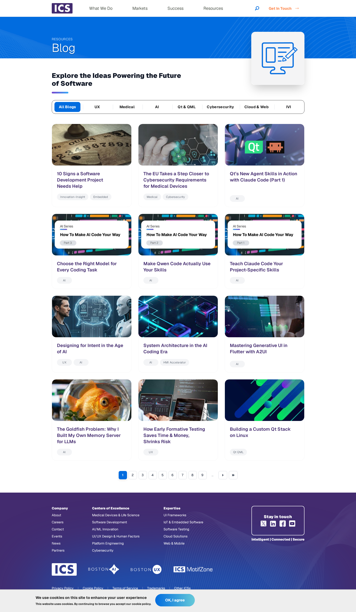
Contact (58, 529)
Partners (58, 550)
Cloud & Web (256, 106)
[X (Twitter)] (263, 523)
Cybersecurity (220, 106)
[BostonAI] (103, 569)
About (56, 515)
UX (97, 106)
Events (57, 536)
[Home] (62, 8)
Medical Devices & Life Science (115, 515)
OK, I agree (175, 600)
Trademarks (156, 588)
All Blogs (67, 106)
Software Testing (176, 529)
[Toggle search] (257, 8)
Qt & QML (187, 106)
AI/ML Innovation (105, 529)
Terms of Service (125, 588)
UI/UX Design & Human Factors (115, 536)
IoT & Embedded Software (183, 522)
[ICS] (64, 569)
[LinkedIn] (273, 523)
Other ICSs (182, 588)
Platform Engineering (108, 543)
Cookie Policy (93, 588)
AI (157, 106)
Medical (127, 106)
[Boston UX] (146, 569)
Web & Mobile (174, 543)
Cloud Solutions (175, 536)
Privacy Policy (63, 588)
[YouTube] (292, 523)
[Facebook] (283, 523)
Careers (57, 522)
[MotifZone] (193, 569)
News (56, 543)
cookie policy (141, 604)
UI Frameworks (175, 515)
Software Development (109, 522)
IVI (288, 106)
